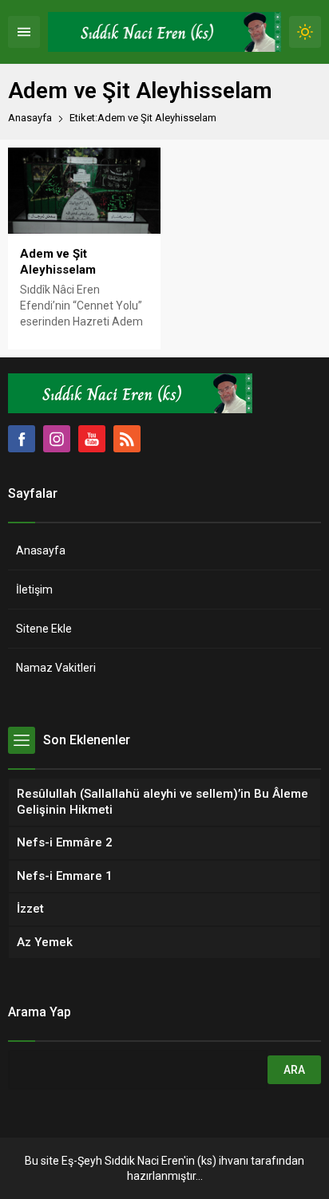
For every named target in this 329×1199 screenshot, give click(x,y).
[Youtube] (91, 438)
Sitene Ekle (44, 628)
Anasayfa (30, 118)
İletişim (34, 589)
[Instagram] (56, 438)
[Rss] (127, 438)
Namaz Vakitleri (56, 667)
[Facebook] (21, 438)
